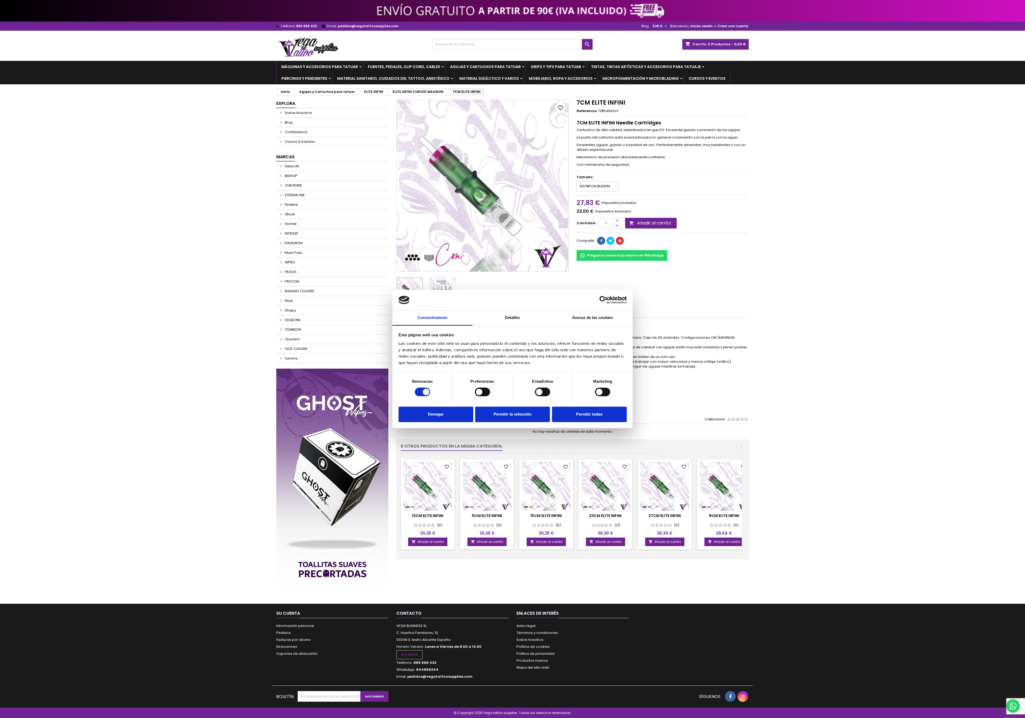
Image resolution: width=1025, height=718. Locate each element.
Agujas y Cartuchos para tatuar (485, 66)
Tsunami (291, 339)
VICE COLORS (296, 348)
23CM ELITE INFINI (605, 515)
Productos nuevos (532, 660)
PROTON (291, 281)
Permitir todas (589, 414)
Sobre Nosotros (298, 112)
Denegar (436, 414)
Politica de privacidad (535, 653)
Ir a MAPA (409, 654)
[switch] (482, 392)
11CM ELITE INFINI (487, 515)
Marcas (285, 157)
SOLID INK (292, 319)
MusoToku (293, 252)
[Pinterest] (620, 241)
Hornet (290, 223)
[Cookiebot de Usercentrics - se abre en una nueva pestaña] (603, 300)
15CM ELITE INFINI (546, 515)
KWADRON (293, 243)
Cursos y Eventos (707, 78)
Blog (645, 26)
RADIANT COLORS (299, 291)
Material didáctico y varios (489, 78)
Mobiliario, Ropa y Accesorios (561, 78)
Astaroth (291, 166)
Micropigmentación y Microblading (640, 78)
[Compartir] (601, 241)
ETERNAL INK (294, 195)
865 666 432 (306, 26)
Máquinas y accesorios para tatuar (319, 66)
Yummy (291, 358)
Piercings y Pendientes (304, 78)
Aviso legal (526, 625)
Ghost (289, 214)
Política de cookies (533, 646)
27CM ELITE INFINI (664, 515)
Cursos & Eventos (299, 141)
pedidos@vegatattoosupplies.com (368, 26)
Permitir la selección (512, 414)
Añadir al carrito (650, 223)
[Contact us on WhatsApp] (1013, 706)
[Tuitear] (610, 241)
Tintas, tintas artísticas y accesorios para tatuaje (646, 66)
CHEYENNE (293, 185)
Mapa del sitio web (533, 667)
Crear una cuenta (733, 26)
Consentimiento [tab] (432, 317)
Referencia (587, 111)
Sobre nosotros (530, 639)
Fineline (291, 204)
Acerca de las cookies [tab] (592, 317)
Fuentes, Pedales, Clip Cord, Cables (404, 66)
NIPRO (289, 262)
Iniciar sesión (701, 26)
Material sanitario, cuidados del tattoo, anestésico (393, 78)
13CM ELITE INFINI (427, 515)
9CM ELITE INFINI (724, 515)
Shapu (290, 310)
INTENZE (291, 233)
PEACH (290, 271)
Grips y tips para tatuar (556, 66)
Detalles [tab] (512, 317)
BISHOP (290, 175)
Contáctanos (296, 132)
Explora (285, 103)
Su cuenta (288, 613)
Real (288, 300)
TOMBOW (292, 329)
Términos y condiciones (537, 632)
